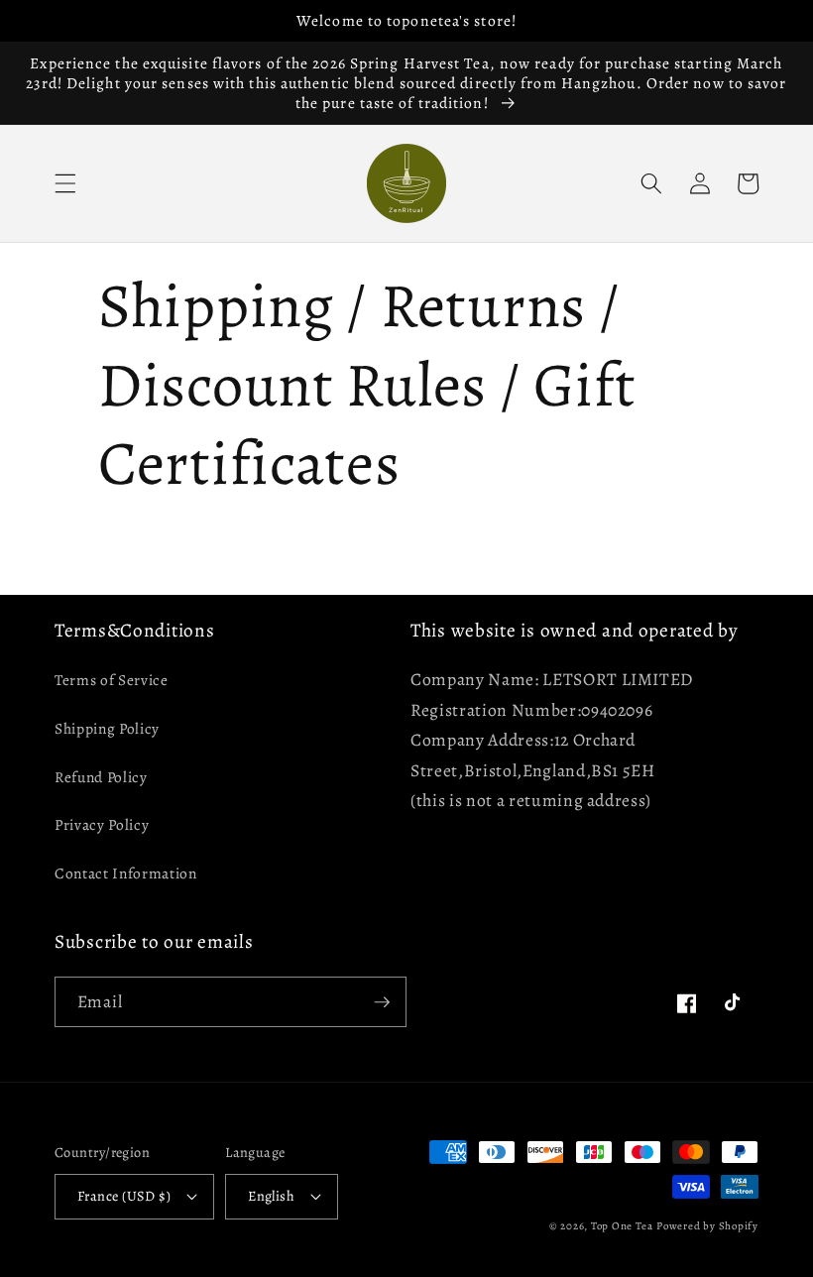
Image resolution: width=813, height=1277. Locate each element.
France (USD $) (124, 1196)
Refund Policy (101, 776)
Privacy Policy (102, 824)
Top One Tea (621, 1226)
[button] (65, 183)
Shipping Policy (107, 728)
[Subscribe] (382, 1002)
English (271, 1196)
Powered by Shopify (707, 1226)
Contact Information (126, 873)
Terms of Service (112, 679)
